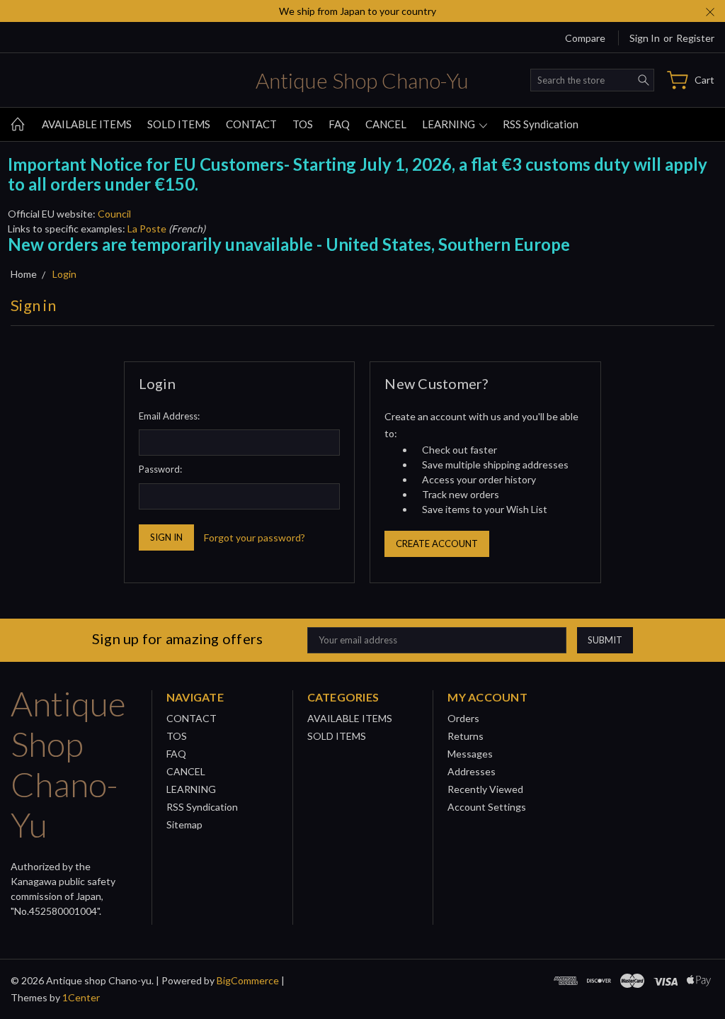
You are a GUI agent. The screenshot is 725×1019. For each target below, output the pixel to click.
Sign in (644, 38)
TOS (302, 124)
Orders (463, 718)
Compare (585, 38)
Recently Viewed (485, 789)
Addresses (471, 771)
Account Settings (486, 807)
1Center (81, 997)
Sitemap (184, 824)
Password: (160, 469)
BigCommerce (248, 980)
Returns (465, 736)
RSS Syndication (540, 124)
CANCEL (385, 124)
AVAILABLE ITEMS (87, 124)
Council (114, 214)
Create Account (437, 543)
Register (695, 38)
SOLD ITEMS (178, 124)
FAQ (339, 124)
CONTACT (251, 124)
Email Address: (169, 416)
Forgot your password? (254, 537)
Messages (470, 754)
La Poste (146, 229)
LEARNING (449, 124)
